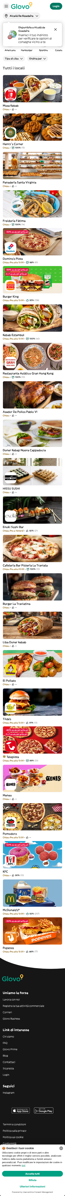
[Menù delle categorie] (6, 6)
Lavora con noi (11, 999)
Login (6, 1074)
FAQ (5, 1042)
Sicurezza (8, 1068)
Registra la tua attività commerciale (23, 1005)
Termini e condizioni (14, 1124)
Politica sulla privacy (14, 1130)
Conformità (9, 1143)
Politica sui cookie (13, 1137)
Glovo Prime (10, 1049)
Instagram (8, 1092)
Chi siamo (8, 1036)
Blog (5, 1055)
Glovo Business (11, 1018)
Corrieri (7, 1012)
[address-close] (55, 29)
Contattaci (9, 1062)
